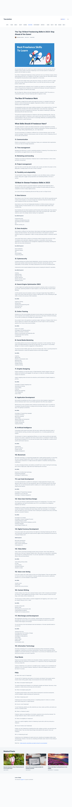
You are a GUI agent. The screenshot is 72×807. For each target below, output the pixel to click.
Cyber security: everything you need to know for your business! (33, 743)
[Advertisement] (34, 8)
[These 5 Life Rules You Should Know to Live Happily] (58, 759)
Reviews (59, 24)
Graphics (42, 24)
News (56, 24)
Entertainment (36, 24)
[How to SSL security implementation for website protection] (36, 759)
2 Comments (56, 769)
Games (15, 24)
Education (30, 24)
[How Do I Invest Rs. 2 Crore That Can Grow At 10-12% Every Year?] (14, 759)
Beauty (20, 24)
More (64, 24)
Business (25, 24)
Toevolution (8, 19)
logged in (23, 779)
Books (12, 24)
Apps (7, 24)
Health (52, 24)
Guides (48, 24)
